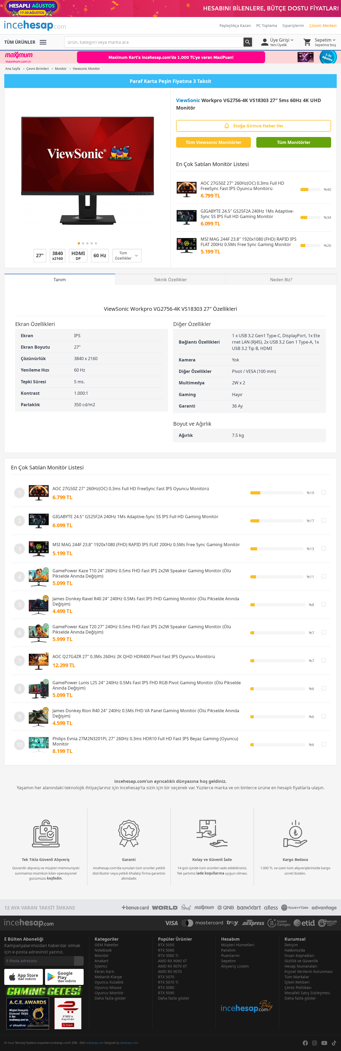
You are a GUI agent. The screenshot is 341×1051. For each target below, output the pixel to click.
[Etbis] (68, 1013)
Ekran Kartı (104, 971)
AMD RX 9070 (170, 971)
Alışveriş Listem (235, 966)
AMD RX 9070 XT (172, 966)
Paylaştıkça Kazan (235, 25)
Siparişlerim (293, 25)
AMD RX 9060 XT (172, 960)
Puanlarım (230, 955)
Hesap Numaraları (301, 966)
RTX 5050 (166, 944)
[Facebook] (305, 1043)
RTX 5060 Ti (168, 955)
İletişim (291, 944)
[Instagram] (314, 1043)
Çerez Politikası (298, 987)
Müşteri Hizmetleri (237, 944)
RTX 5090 (166, 992)
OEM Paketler (107, 944)
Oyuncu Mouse (108, 987)
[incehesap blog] (247, 991)
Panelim (228, 950)
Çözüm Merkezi (323, 25)
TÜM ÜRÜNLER (19, 42)
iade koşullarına (210, 873)
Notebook (103, 950)
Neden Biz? (281, 280)
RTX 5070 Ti (168, 982)
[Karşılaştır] (324, 492)
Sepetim (228, 960)
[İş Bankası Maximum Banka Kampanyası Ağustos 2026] (170, 57)
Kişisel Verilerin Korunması (309, 971)
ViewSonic (188, 100)
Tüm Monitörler (293, 142)
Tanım (60, 280)
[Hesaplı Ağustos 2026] (170, 8)
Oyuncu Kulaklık (109, 982)
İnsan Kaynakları (299, 955)
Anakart (101, 960)
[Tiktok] (334, 1043)
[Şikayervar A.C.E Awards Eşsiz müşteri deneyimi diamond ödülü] (27, 1013)
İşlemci (101, 966)
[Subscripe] (79, 961)
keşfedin (54, 878)
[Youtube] (324, 1043)
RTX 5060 (166, 950)
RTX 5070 (166, 976)
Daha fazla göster (110, 998)
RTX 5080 (166, 987)
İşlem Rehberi (297, 982)
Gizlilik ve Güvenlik (301, 960)
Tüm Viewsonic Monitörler (213, 142)
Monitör (102, 955)
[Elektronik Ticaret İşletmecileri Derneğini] (304, 923)
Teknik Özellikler (170, 280)
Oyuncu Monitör (109, 992)
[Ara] (247, 42)
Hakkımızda (295, 950)
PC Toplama (266, 25)
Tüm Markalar (297, 976)
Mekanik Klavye (108, 976)
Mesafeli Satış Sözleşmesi (307, 992)
